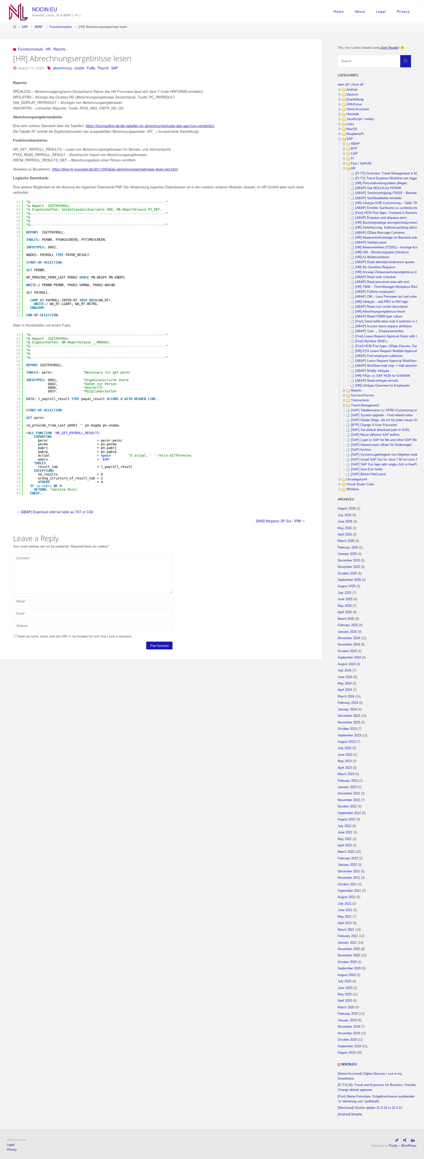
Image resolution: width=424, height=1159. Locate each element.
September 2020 (349, 968)
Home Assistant (357, 109)
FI (352, 158)
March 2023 (346, 774)
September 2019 (349, 1046)
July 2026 (344, 515)
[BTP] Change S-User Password (374, 425)
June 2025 (345, 599)
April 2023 (345, 767)
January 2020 (347, 1020)
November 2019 (349, 1033)
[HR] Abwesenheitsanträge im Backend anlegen (389, 237)
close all (357, 84)
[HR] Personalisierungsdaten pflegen (381, 183)
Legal (381, 11)
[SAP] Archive (361, 449)
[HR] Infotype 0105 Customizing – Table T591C (388, 203)
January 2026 (347, 554)
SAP (25, 26)
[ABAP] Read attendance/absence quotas (385, 262)
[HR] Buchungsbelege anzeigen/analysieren (386, 222)
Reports (59, 49)
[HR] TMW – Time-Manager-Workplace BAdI (386, 287)
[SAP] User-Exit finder (367, 469)
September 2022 (349, 813)
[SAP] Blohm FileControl (368, 474)
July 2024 (344, 670)
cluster (79, 67)
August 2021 (347, 897)
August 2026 (347, 508)
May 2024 (345, 683)
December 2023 (349, 716)
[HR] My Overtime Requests (375, 267)
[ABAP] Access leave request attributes (383, 326)
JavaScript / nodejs (360, 119)
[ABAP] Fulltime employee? (375, 291)
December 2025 (349, 560)
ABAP (38, 26)
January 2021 (347, 942)
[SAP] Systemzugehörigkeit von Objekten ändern (386, 454)
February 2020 (348, 1013)
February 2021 (348, 936)
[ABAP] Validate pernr (370, 242)
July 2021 (344, 903)
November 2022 (349, 800)
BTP (354, 148)
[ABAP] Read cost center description (381, 306)
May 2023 (345, 761)
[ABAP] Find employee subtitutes (379, 356)
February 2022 (348, 858)
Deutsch (352, 94)
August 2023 (347, 742)
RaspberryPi (355, 134)
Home (338, 11)
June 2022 (345, 832)
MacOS (351, 129)
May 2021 (345, 916)
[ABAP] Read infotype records (376, 380)
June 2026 (345, 521)
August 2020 (347, 975)
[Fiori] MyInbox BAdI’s (371, 341)
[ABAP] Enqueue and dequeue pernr (381, 218)
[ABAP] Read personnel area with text (382, 282)
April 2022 (345, 845)
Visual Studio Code (360, 484)
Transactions (360, 400)
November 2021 (349, 877)
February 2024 (348, 703)
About (360, 11)
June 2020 (345, 988)
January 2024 (347, 709)
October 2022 (347, 806)
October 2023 (347, 729)
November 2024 (349, 644)
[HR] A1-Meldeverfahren (372, 257)
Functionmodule (61, 26)
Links (350, 124)
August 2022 (347, 819)
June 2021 (345, 910)
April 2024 (345, 690)
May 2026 (345, 528)
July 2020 (344, 981)
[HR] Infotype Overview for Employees (382, 385)
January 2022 (347, 864)
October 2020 (347, 962)
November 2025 (349, 567)
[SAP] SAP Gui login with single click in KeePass (386, 464)
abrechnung (62, 67)
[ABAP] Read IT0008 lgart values (379, 316)
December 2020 (349, 949)
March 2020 (346, 1007)
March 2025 (346, 619)
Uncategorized (356, 479)
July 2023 (344, 748)
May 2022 (345, 839)
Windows (352, 489)
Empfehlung (354, 99)
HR (48, 49)
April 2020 (345, 1000)
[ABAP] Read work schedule (375, 277)
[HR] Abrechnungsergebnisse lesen (380, 311)
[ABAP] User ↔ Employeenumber (379, 331)
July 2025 (344, 593)
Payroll (103, 67)
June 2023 (345, 754)
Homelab (352, 114)
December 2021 (349, 871)
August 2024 (347, 664)
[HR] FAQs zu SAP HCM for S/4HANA (382, 376)
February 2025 (348, 625)
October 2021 (347, 884)
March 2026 (346, 541)
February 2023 (348, 780)
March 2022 (346, 852)
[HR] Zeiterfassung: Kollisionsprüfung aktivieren (389, 227)
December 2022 (349, 793)
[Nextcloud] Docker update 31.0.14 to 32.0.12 (370, 1108)
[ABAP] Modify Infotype (372, 371)
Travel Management (365, 405)
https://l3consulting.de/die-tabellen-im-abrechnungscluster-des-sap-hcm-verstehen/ (150, 125)
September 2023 (349, 735)
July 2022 (344, 826)
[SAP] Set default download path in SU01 (380, 430)
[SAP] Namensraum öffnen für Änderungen (381, 445)
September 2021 (349, 890)
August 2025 (347, 586)
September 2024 (349, 657)
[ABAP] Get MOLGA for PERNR (378, 188)
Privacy (403, 11)
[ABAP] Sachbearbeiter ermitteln (378, 198)
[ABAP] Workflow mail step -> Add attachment (388, 365)
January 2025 (347, 632)
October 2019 (347, 1039)
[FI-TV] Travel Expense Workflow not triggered (388, 178)
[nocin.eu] (19, 11)
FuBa (91, 67)
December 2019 (349, 1026)
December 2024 (349, 638)
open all (343, 84)
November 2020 (349, 955)
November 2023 (349, 722)
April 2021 (345, 923)
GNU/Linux (354, 104)
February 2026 (348, 547)
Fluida (392, 1145)
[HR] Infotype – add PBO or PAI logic (381, 302)
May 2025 (345, 606)
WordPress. (409, 1145)
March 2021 (346, 929)
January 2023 (347, 787)
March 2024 (346, 696)
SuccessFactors (362, 395)
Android (351, 89)
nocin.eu (44, 9)
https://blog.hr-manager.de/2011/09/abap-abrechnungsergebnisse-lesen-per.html (115, 169)
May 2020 (345, 994)
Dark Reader (389, 47)
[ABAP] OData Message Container (380, 232)
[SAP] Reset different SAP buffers (375, 435)
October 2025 (347, 573)
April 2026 (345, 534)
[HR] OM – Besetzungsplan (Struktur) (382, 252)
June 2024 (345, 677)
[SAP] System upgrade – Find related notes (382, 415)
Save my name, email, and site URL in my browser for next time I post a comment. (75, 636)
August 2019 (347, 1052)
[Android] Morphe (350, 1114)
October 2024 (347, 651)
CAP (354, 153)
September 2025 (349, 580)
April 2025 (345, 612)
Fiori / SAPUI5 (361, 163)
